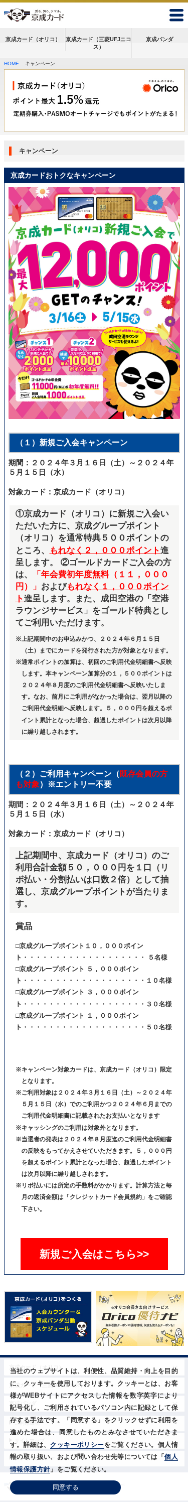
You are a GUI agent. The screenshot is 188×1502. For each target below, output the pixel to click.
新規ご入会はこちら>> (94, 1254)
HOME (11, 63)
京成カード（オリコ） (33, 39)
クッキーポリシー (77, 1444)
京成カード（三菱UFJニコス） (98, 43)
